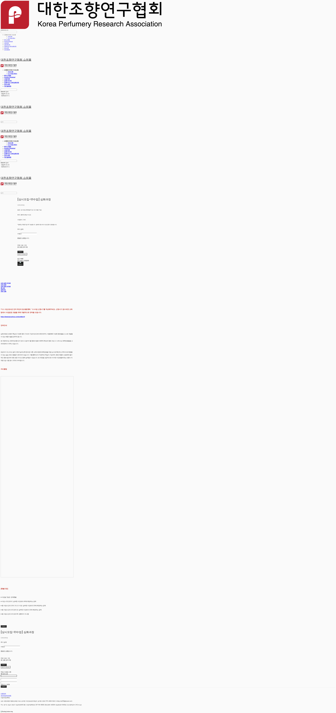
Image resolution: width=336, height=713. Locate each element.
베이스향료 (7, 40)
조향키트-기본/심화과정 (10, 46)
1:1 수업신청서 (11, 38)
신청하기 (3, 686)
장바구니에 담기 (5, 667)
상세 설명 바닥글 (6, 286)
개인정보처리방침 (6, 696)
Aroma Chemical (8, 41)
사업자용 (6, 43)
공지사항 (6, 48)
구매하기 (3, 626)
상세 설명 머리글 (6, 283)
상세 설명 (3, 285)
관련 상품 (3, 291)
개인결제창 (7, 49)
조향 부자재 (7, 44)
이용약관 (3, 694)
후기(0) (3, 288)
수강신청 (10, 36)
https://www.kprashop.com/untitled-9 (13, 317)
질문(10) (3, 289)
